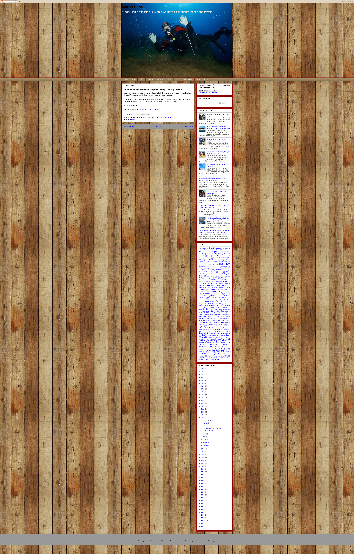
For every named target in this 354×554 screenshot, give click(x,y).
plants (213, 320)
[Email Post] (137, 114)
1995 (203, 483)
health (228, 287)
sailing (211, 327)
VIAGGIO (207, 353)
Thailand (209, 342)
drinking (224, 274)
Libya (200, 302)
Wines (177, 79)
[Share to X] (145, 114)
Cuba (212, 270)
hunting (209, 291)
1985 (203, 512)
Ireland (226, 294)
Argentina (205, 252)
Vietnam (201, 356)
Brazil (214, 258)
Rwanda (204, 327)
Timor (222, 342)
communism (214, 268)
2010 (203, 412)
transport (224, 344)
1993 (203, 489)
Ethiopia (213, 279)
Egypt (202, 278)
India (169, 117)
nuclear (216, 314)
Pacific (201, 316)
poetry (220, 320)
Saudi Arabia (202, 329)
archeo (216, 250)
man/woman (202, 305)
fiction (200, 283)
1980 (203, 521)
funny (226, 285)
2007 (203, 449)
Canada (220, 260)
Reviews (150, 79)
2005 (203, 454)
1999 (203, 472)
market (218, 305)
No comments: (130, 114)
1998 (203, 475)
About (134, 79)
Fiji (205, 283)
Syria (217, 339)
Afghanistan (202, 248)
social (201, 335)
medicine (227, 305)
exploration (202, 281)
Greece (215, 287)
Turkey (226, 347)
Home (126, 79)
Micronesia (213, 307)
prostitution (202, 324)
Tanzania (202, 341)
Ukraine (209, 349)
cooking (224, 268)
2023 (203, 374)
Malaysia (201, 304)
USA (209, 351)
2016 (203, 394)
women (207, 358)
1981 (203, 518)
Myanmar (225, 311)
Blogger (213, 541)
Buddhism (159, 117)
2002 (203, 463)
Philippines (213, 318)
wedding (217, 356)
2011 (203, 409)
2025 (203, 369)
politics (205, 322)
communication (203, 268)
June (204, 426)
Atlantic (226, 252)
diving (205, 274)
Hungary (201, 291)
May (204, 434)
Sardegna (225, 327)
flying (200, 285)
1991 (203, 495)
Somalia (221, 335)
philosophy (223, 318)
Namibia (201, 313)
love (217, 302)
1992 (203, 492)
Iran (213, 294)
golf (209, 287)
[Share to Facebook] (147, 114)
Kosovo (210, 298)
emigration (210, 278)
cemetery (215, 261)
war (209, 356)
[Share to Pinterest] (148, 114)
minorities (202, 309)
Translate (214, 92)
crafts (200, 270)
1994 (203, 486)
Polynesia (216, 322)
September (206, 420)
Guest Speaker (187, 79)
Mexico (204, 307)
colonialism (224, 266)
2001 (203, 466)
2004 (203, 457)
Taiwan (225, 339)
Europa (224, 279)
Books (141, 79)
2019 (203, 386)
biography (202, 256)
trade (210, 344)
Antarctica (208, 250)
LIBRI (224, 300)
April (204, 437)
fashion (218, 281)
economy (216, 276)
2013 (203, 403)
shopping (217, 331)
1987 (203, 506)
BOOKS (216, 256)
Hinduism (204, 289)
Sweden (201, 339)
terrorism (201, 342)
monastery (211, 309)
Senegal (208, 331)
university (201, 351)
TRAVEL (203, 346)
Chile (210, 264)
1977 (203, 524)
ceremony (224, 261)
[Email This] (141, 114)
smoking (225, 333)
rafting (218, 324)
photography (203, 320)
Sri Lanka (225, 337)
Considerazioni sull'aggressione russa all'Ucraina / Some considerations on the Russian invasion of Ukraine (212, 178)
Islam (200, 296)
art (212, 252)
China (220, 264)
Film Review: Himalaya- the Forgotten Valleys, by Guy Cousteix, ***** (156, 89)
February (206, 442)
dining (228, 272)
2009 (203, 415)
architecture (226, 250)
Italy (213, 296)
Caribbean (201, 261)
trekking (217, 347)
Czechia (201, 272)
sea (200, 331)
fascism (210, 281)
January (205, 445)
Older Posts (188, 126)
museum (207, 311)
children (201, 264)
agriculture (218, 248)
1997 (203, 478)
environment (226, 278)
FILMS (165, 117)
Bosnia (201, 258)
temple (224, 341)
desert (220, 272)
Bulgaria (201, 260)
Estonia (204, 279)
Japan (221, 296)
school (210, 329)
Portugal (225, 322)
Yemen (228, 358)
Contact (206, 79)
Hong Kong (223, 289)
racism (211, 324)
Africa (210, 248)
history (212, 289)
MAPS (211, 305)
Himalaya (133, 119)
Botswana (208, 258)
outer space (225, 314)
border (226, 256)
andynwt (199, 541)
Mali (220, 304)
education (227, 276)
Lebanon (209, 300)
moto (200, 311)
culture (219, 270)
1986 (203, 509)
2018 (203, 389)
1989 (203, 500)
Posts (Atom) (163, 132)
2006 (203, 452)
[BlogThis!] (143, 114)
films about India (146, 109)
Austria (209, 254)
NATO (207, 313)
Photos (169, 79)
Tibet (216, 342)
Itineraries (160, 79)
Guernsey (222, 287)
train (216, 344)
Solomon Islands (211, 335)
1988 (203, 503)
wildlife (225, 356)
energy (217, 278)
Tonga (228, 342)
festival (225, 281)
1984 (203, 515)
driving (201, 276)
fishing (226, 283)
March (205, 439)
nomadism (208, 314)
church (214, 266)
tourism (204, 344)
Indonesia (206, 294)
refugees (226, 324)
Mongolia (219, 309)
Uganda (201, 349)
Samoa (219, 327)
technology (213, 341)
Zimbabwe (212, 359)
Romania (215, 326)
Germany (202, 287)
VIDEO (224, 353)
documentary (215, 274)
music (216, 311)
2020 (203, 383)
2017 (203, 392)
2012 (203, 406)
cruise (206, 270)
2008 (203, 418)
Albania (226, 248)
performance (202, 318)
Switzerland (209, 339)
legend (217, 300)
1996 (203, 480)
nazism (214, 313)
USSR (217, 351)
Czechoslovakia (210, 272)
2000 (203, 469)
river (208, 326)
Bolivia (209, 256)
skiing (211, 333)
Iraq (221, 294)
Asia (219, 252)
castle (208, 261)
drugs (208, 276)
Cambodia (210, 260)
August (205, 423)
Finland (221, 283)
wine (200, 358)
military (224, 307)
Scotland (226, 329)
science (217, 329)
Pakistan (210, 316)
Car (227, 260)
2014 (203, 400)
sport (216, 337)
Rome (221, 326)
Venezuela (227, 351)
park (226, 316)
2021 (203, 380)
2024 (203, 372)
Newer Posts (129, 126)
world (221, 358)
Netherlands (222, 313)
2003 (203, 460)
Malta (226, 304)
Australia (201, 254)
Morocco (226, 309)
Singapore (202, 333)
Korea (203, 298)
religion (201, 326)
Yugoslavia (204, 359)
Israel (207, 296)
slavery (218, 333)
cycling (227, 270)
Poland (227, 320)
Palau (218, 316)
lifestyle (208, 302)
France (218, 285)
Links (198, 79)
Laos (222, 298)
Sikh (226, 331)
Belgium (217, 254)
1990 (203, 498)
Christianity (202, 266)
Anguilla (201, 250)
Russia (228, 326)
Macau (226, 302)
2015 (203, 397)
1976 (203, 526)
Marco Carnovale (137, 7)
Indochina (226, 292)
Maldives (211, 304)
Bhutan (226, 254)
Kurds (216, 298)
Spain (210, 337)
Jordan (228, 296)
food (208, 285)
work (215, 358)
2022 (203, 377)
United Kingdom (221, 349)
